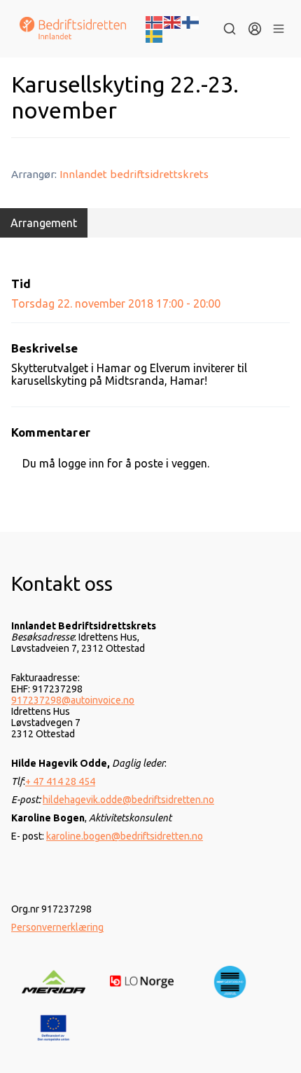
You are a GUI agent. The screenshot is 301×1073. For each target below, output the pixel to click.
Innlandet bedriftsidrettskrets (134, 174)
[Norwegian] (155, 21)
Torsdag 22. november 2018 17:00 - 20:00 (115, 303)
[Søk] (229, 28)
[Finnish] (191, 21)
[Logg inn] (254, 28)
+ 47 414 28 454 (60, 781)
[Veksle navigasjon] (278, 28)
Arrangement (43, 223)
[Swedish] (155, 35)
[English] (173, 21)
